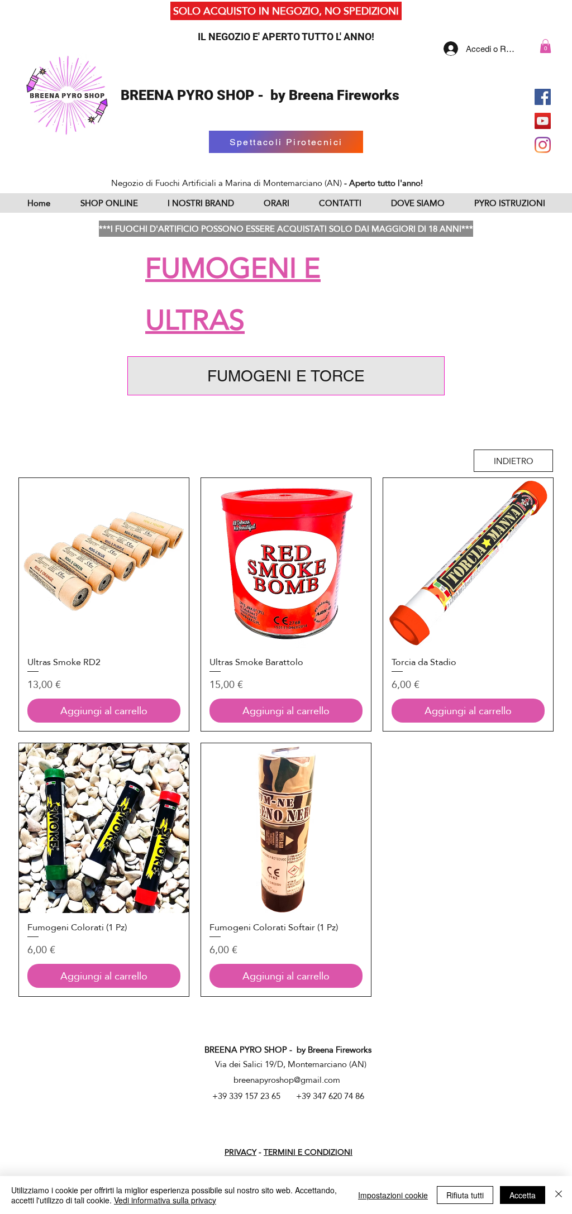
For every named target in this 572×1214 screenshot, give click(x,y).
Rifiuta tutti (465, 1195)
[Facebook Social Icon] (543, 97)
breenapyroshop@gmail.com (286, 1080)
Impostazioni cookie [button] (393, 1195)
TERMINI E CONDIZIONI (308, 1152)
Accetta (522, 1195)
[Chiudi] (558, 1195)
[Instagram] (543, 145)
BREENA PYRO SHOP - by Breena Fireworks (260, 95)
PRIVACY (240, 1152)
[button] (545, 46)
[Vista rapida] (104, 563)
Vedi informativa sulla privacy (165, 1200)
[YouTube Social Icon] (543, 121)
